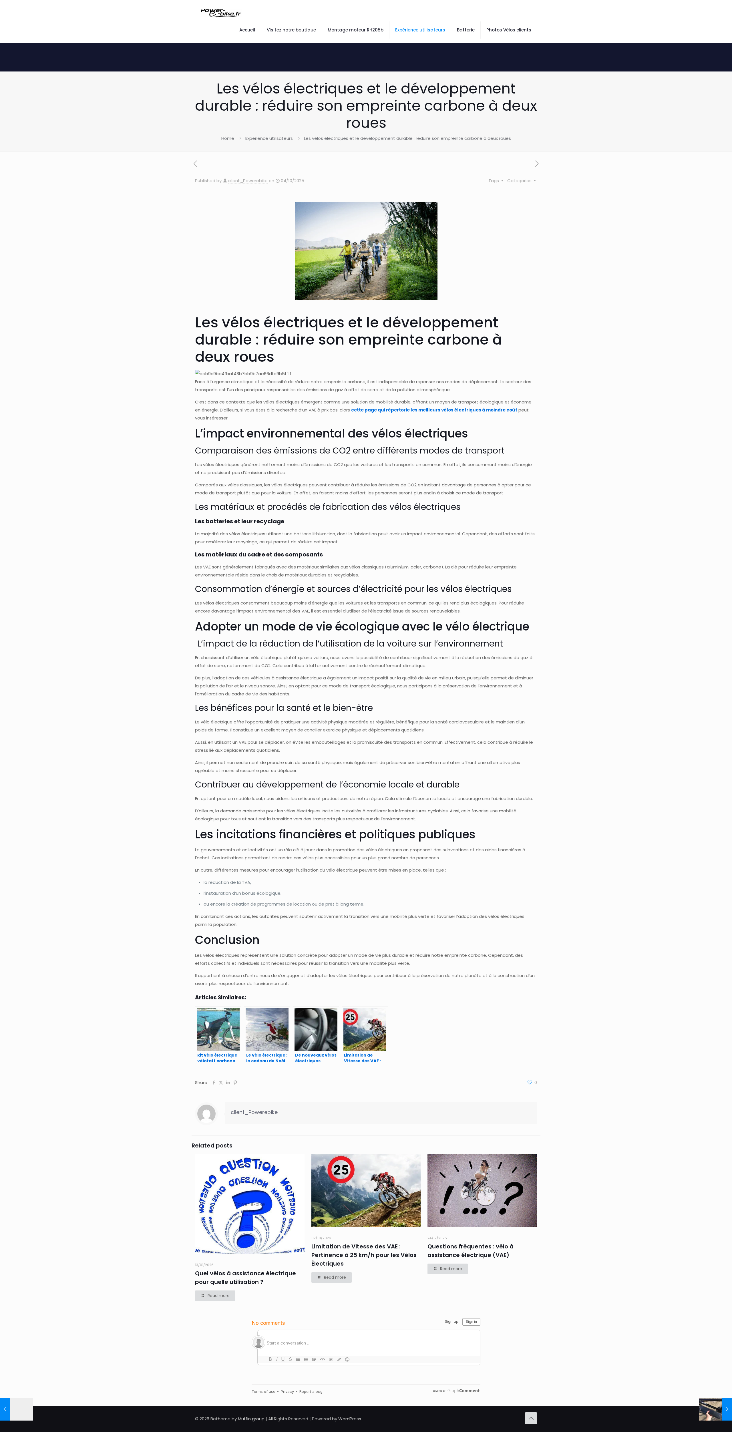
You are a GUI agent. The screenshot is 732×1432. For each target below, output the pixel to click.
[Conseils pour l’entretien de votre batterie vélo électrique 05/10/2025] (715, 1409)
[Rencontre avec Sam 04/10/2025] (16, 1409)
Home (227, 138)
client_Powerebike (248, 181)
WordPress (349, 1419)
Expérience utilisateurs (269, 138)
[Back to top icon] (531, 1418)
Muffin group (251, 1419)
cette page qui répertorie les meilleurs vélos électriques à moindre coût (434, 410)
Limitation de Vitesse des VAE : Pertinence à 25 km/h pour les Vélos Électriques (364, 1255)
